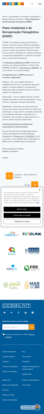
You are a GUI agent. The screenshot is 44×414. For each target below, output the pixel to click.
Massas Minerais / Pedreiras (12, 19)
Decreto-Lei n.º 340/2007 (29, 68)
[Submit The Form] (31, 327)
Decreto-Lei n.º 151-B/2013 (25, 136)
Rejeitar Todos (22, 209)
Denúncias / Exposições (10, 366)
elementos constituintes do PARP (17, 62)
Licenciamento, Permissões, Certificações (24, 16)
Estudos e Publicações (9, 371)
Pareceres (5, 390)
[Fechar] (39, 189)
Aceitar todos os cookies (22, 215)
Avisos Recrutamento (9, 352)
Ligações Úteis (27, 374)
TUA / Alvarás (26, 385)
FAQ (23, 352)
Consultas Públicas (8, 356)
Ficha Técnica (26, 356)
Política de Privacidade (9, 400)
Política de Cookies (8, 395)
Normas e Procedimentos (10, 385)
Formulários (26, 361)
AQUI (37, 202)
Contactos (5, 361)
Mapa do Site (6, 380)
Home (4, 16)
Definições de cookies (22, 221)
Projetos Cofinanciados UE (30, 380)
